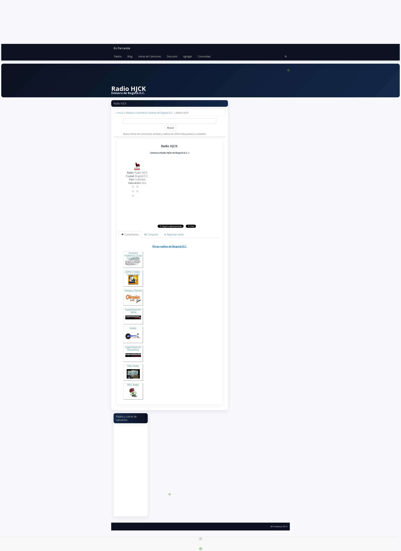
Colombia (141, 112)
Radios (118, 56)
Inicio (120, 112)
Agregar (187, 56)
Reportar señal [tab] (174, 234)
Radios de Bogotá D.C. (161, 112)
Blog (129, 56)
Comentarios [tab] (131, 234)
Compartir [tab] (152, 234)
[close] (200, 538)
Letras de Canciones (149, 56)
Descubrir (172, 56)
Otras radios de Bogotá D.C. (169, 246)
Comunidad (204, 56)
